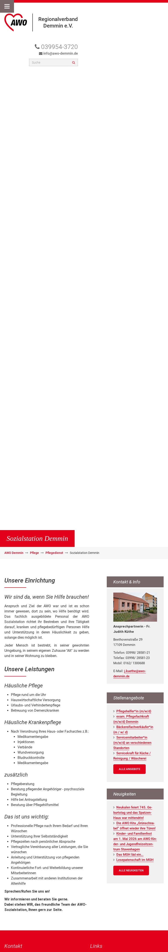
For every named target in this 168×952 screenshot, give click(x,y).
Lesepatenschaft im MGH (135, 860)
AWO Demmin (13, 553)
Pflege (34, 553)
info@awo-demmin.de (60, 53)
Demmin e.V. (58, 26)
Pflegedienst (54, 553)
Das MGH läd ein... (130, 855)
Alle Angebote (129, 769)
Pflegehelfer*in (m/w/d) (133, 711)
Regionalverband (58, 19)
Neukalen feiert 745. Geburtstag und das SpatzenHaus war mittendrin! (132, 812)
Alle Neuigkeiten (131, 870)
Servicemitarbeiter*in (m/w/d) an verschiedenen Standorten (132, 742)
